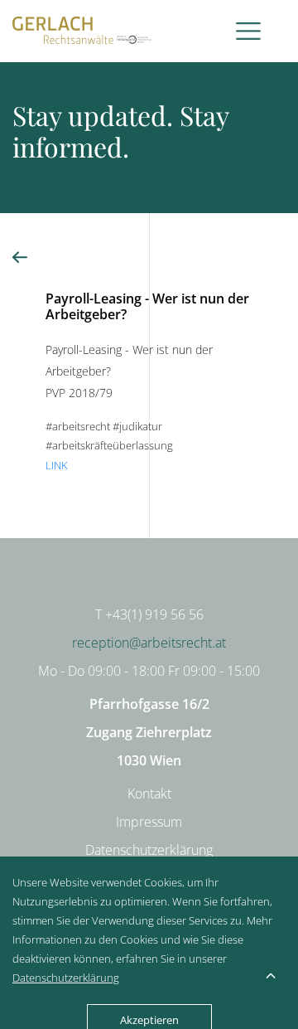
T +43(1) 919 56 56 (149, 614)
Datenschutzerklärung (149, 850)
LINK (57, 465)
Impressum (149, 822)
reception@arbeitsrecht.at (149, 642)
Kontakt (149, 793)
